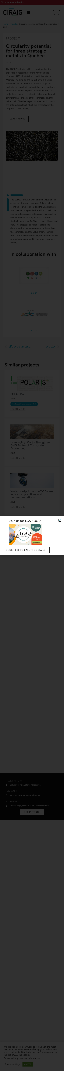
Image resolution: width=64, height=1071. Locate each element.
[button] (60, 520)
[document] (32, 535)
